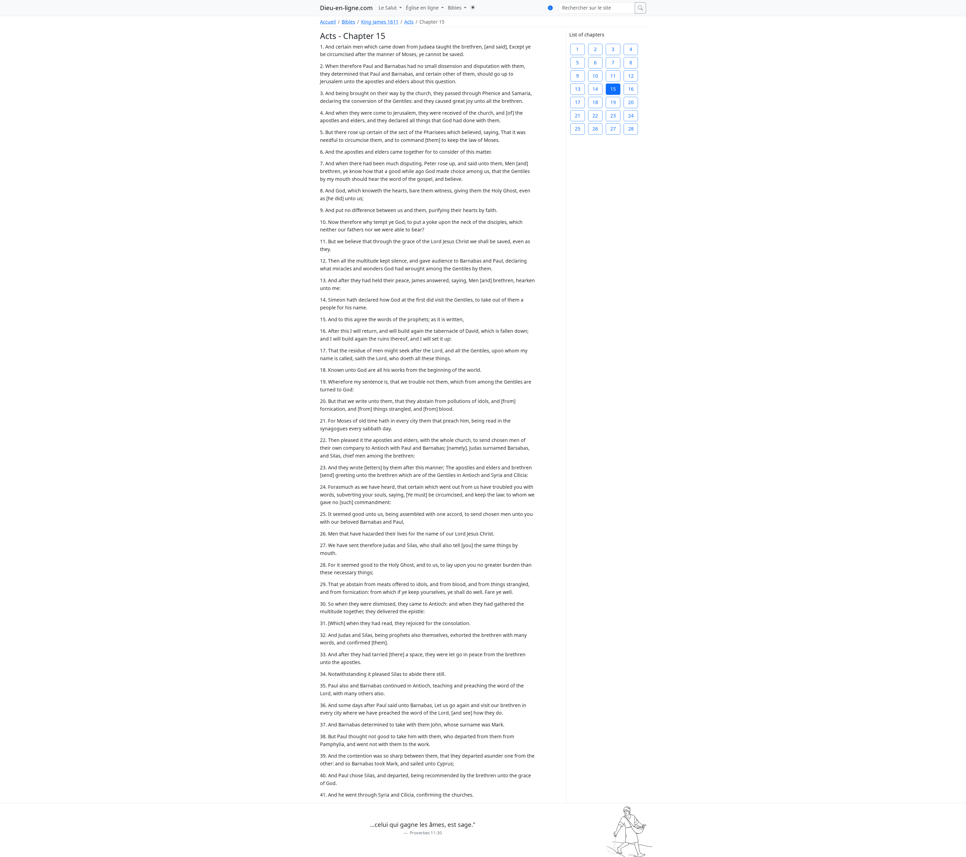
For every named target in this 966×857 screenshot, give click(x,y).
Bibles (348, 21)
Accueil (328, 21)
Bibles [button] (455, 7)
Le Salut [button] (388, 7)
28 (631, 128)
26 (595, 128)
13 (577, 89)
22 (595, 115)
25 (577, 128)
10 (595, 75)
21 (577, 115)
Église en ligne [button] (423, 7)
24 (631, 115)
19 (613, 102)
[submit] (640, 8)
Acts (409, 21)
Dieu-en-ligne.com (346, 8)
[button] (472, 7)
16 (631, 89)
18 (595, 102)
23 (613, 115)
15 (613, 89)
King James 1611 (379, 21)
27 (613, 128)
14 (595, 89)
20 (631, 102)
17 (577, 102)
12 (631, 75)
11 (613, 75)
